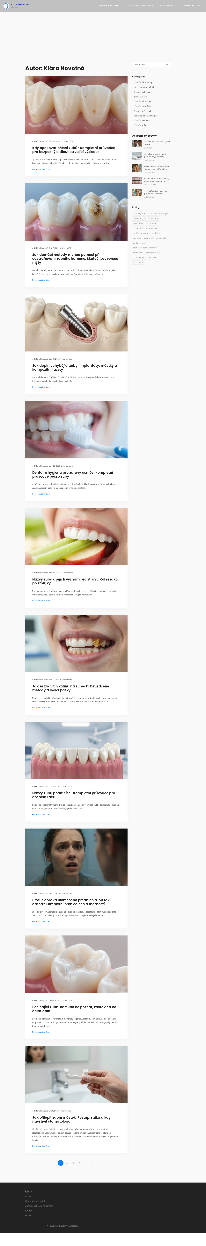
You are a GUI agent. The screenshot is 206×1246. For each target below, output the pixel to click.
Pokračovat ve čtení (41, 169)
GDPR (28, 1215)
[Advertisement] (103, 40)
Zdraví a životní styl (142, 106)
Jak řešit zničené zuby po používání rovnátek (155, 192)
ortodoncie (161, 238)
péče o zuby (153, 218)
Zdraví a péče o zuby (143, 82)
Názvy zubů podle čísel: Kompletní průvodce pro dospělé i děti (73, 795)
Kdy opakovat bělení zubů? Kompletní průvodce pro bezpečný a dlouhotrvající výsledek (73, 150)
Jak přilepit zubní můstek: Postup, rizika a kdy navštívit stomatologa (71, 1119)
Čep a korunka (167, 6)
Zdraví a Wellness (142, 120)
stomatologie (138, 218)
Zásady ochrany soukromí (39, 1205)
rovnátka (153, 257)
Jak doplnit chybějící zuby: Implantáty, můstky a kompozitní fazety (74, 367)
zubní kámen (151, 228)
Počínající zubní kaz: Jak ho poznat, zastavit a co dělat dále (74, 1009)
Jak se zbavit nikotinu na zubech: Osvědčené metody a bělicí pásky (70, 688)
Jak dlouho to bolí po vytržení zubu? (157, 143)
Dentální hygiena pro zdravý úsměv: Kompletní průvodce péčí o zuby (72, 474)
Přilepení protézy (191, 6)
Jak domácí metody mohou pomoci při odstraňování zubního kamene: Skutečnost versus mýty (75, 259)
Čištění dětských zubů (141, 6)
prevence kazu (152, 253)
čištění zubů (138, 228)
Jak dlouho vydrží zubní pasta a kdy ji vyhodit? (155, 155)
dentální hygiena (140, 233)
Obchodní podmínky (36, 1201)
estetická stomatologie (158, 213)
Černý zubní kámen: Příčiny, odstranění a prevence (156, 180)
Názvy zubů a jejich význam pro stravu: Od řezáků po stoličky (75, 581)
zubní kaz (137, 238)
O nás (28, 1196)
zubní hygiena (152, 223)
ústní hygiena (139, 213)
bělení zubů (138, 223)
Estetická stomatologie (144, 87)
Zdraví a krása (140, 97)
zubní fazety (156, 233)
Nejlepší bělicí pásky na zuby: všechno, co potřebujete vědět (157, 168)
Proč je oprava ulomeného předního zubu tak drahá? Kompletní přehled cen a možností (71, 902)
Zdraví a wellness (142, 92)
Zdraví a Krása (140, 125)
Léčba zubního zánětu (110, 6)
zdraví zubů (138, 253)
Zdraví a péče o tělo (142, 101)
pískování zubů (139, 257)
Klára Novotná (41, 141)
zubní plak (148, 238)
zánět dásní (138, 262)
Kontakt (29, 1210)
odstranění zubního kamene (145, 248)
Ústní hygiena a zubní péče (146, 116)
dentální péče (139, 243)
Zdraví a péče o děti (142, 111)
